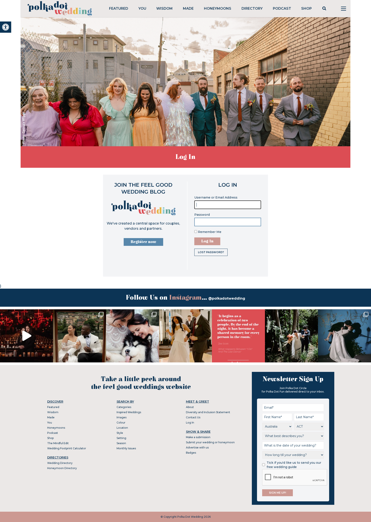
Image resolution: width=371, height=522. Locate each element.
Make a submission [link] (198, 437)
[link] (5, 27)
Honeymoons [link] (217, 8)
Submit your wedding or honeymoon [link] (210, 442)
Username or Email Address (215, 197)
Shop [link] (306, 8)
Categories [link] (124, 407)
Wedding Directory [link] (60, 463)
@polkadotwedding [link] (226, 298)
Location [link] (122, 427)
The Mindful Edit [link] (58, 443)
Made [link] (188, 8)
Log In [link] (190, 422)
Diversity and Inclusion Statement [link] (208, 412)
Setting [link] (121, 438)
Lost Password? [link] (211, 252)
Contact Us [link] (193, 417)
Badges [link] (191, 452)
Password (202, 215)
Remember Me (209, 232)
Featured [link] (118, 8)
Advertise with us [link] (197, 447)
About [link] (190, 407)
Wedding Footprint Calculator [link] (66, 448)
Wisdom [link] (164, 8)
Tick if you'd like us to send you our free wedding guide (294, 465)
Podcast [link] (282, 8)
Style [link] (120, 432)
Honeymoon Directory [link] (62, 468)
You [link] (142, 8)
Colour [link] (121, 422)
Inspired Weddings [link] (129, 412)
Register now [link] (143, 242)
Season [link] (121, 443)
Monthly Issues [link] (126, 448)
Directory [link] (252, 8)
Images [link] (121, 417)
